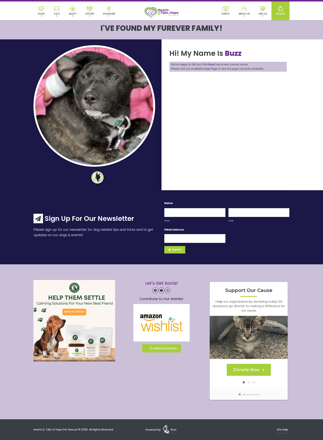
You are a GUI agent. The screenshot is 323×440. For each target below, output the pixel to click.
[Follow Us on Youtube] (161, 290)
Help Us (263, 13)
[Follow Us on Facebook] (155, 290)
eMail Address (174, 229)
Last (231, 220)
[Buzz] (94, 106)
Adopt (73, 13)
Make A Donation (165, 348)
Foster (90, 13)
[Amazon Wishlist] (161, 322)
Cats (57, 13)
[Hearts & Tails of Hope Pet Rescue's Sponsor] (74, 320)
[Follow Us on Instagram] (168, 290)
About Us (244, 13)
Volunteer (109, 13)
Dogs (41, 13)
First (167, 220)
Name (168, 203)
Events (226, 13)
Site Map (282, 429)
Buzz (173, 429)
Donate (280, 13)
